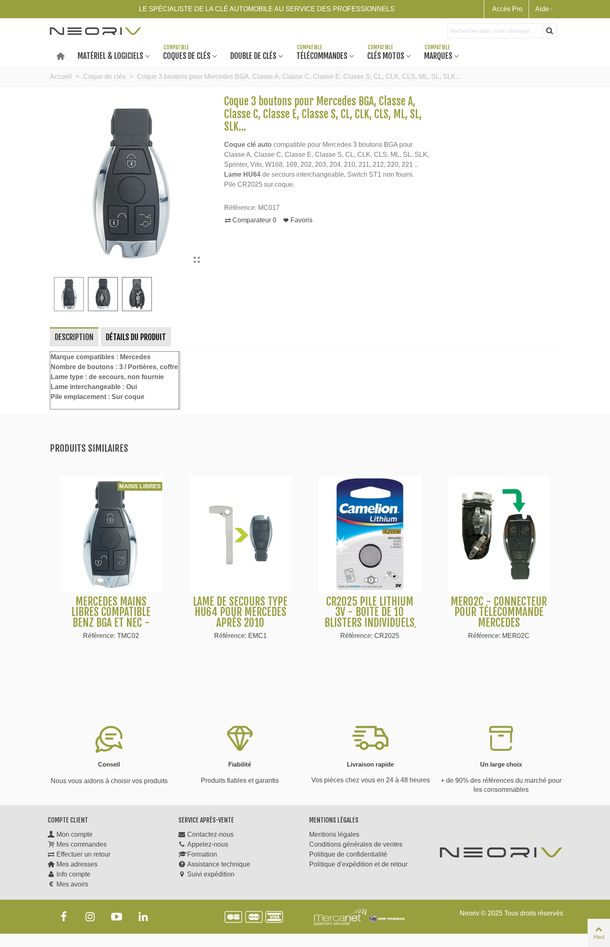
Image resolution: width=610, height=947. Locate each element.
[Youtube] (116, 917)
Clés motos (385, 55)
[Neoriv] (95, 31)
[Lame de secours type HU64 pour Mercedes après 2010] (241, 534)
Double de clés (253, 55)
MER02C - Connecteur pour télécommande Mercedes (499, 612)
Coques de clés (186, 55)
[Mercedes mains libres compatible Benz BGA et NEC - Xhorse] (111, 534)
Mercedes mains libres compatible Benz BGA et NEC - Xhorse (111, 617)
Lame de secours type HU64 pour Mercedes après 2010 (240, 612)
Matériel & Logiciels (110, 55)
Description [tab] (74, 337)
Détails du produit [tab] (136, 337)
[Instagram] (90, 917)
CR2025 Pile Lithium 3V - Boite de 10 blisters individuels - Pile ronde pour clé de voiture (369, 623)
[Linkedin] (143, 917)
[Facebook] (63, 917)
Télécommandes (321, 55)
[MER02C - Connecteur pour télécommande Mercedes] (499, 534)
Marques (438, 55)
